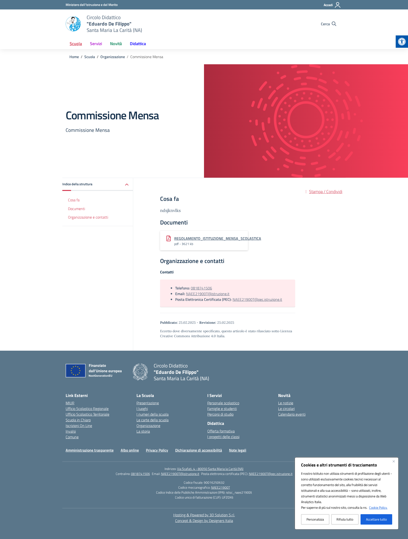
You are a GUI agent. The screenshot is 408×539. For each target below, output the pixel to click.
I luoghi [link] (142, 408)
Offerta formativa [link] (221, 431)
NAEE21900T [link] (220, 487)
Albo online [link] (130, 450)
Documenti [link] (76, 208)
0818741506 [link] (201, 288)
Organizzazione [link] (148, 425)
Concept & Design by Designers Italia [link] (204, 520)
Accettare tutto (376, 519)
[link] (402, 41)
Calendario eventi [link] (292, 414)
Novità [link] (116, 43)
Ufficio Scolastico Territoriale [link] (87, 414)
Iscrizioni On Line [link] (79, 425)
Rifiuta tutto (344, 519)
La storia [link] (143, 431)
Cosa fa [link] (74, 200)
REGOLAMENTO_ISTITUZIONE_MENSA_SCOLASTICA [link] (217, 238)
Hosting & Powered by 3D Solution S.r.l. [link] (204, 515)
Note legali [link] (237, 450)
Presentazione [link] (147, 403)
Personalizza (315, 519)
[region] (347, 493)
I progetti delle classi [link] (223, 437)
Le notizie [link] (285, 403)
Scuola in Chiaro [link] (78, 420)
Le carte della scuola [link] (152, 420)
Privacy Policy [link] (157, 450)
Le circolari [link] (286, 408)
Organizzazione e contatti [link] (88, 217)
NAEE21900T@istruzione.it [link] (208, 294)
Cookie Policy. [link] (378, 507)
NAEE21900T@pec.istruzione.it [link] (257, 299)
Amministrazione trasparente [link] (90, 450)
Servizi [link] (96, 43)
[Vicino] (393, 461)
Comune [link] (72, 437)
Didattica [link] (138, 43)
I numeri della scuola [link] (152, 414)
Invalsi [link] (71, 431)
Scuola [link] (76, 43)
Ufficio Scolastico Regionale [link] (87, 408)
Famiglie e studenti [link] (222, 408)
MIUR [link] (70, 403)
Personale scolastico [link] (223, 403)
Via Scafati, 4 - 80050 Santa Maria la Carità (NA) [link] (210, 468)
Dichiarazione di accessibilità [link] (198, 450)
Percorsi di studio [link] (220, 414)
